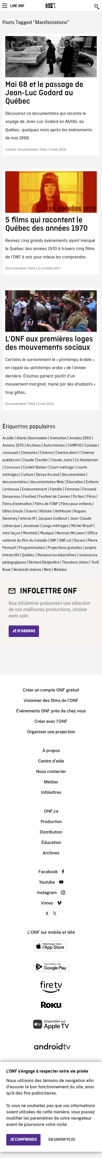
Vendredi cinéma (27, 569)
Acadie (8, 438)
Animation (58, 438)
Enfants (92, 482)
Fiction (78, 496)
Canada (90, 445)
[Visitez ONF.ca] (59, 5)
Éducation (74, 482)
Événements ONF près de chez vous (51, 710)
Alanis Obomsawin (31, 438)
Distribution (51, 832)
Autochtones (54, 445)
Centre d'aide (51, 761)
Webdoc (60, 569)
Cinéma (46, 453)
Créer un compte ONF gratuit (51, 690)
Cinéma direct (67, 453)
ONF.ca (65, 540)
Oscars (79, 540)
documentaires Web (47, 482)
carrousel (10, 453)
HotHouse (63, 511)
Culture (27, 474)
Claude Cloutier (35, 460)
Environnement (34, 489)
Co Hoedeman (86, 460)
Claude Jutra (61, 460)
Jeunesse (31, 526)
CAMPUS (74, 445)
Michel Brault (82, 526)
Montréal (30, 533)
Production (51, 821)
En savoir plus (61, 1140)
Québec (28, 555)
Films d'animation (17, 504)
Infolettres (51, 792)
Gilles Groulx (12, 511)
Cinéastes (29, 453)
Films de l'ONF (46, 504)
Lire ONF (17, 6)
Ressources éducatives (56, 555)
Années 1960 (80, 438)
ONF (53, 540)
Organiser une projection (51, 731)
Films (91, 496)
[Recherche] (97, 6)
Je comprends (23, 1140)
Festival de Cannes (54, 496)
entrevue (11, 489)
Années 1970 (13, 445)
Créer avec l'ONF (51, 721)
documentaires (15, 482)
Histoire (45, 511)
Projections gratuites (65, 548)
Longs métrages (55, 526)
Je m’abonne (23, 631)
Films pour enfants (76, 504)
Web (47, 569)
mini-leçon (11, 533)
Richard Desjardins (44, 562)
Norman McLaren (70, 533)
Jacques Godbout (52, 518)
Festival (29, 496)
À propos (51, 750)
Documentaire (74, 474)
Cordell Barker (35, 467)
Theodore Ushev (75, 562)
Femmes (72, 489)
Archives (33, 445)
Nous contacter (51, 771)
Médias (51, 781)
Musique (47, 533)
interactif (27, 518)
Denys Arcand (47, 474)
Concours (12, 467)
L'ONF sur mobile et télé (51, 932)
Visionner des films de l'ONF (51, 700)
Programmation (32, 548)
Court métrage (61, 467)
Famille (56, 489)
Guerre (31, 511)
